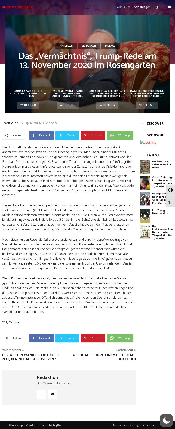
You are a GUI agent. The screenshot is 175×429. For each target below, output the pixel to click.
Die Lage (110, 46)
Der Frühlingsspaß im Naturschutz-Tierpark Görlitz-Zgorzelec (162, 232)
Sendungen (89, 46)
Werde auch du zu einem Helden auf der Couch (104, 357)
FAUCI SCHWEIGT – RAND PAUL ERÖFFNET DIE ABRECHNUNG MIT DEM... (67, 93)
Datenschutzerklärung (125, 425)
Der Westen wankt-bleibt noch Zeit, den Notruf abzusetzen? (30, 357)
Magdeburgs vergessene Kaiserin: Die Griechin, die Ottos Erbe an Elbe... (146, 93)
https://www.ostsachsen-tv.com (53, 383)
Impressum (149, 425)
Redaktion (11, 123)
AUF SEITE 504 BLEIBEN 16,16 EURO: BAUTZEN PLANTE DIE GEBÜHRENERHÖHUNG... (107, 93)
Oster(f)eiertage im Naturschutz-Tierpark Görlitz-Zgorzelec (163, 182)
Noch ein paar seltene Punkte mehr (161, 165)
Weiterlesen (28, 105)
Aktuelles (66, 46)
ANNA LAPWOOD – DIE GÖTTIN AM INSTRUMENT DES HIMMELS (28, 93)
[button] (156, 7)
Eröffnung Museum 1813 (160, 211)
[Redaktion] (19, 387)
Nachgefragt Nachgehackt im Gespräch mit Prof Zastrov (162, 198)
